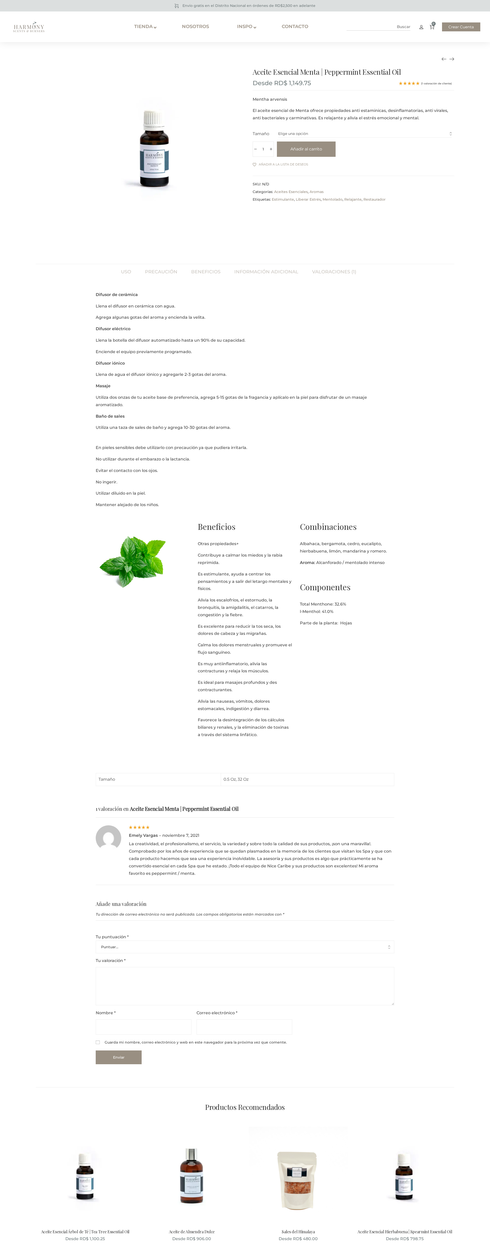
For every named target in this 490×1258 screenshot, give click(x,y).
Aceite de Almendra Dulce (192, 1231)
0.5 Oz (230, 779)
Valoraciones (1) (334, 271)
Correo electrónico (217, 1012)
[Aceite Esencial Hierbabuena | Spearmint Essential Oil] (451, 59)
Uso (126, 271)
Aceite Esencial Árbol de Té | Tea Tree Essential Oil (85, 1231)
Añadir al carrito (306, 149)
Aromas (317, 191)
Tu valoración (111, 960)
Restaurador (374, 199)
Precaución (161, 271)
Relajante (353, 199)
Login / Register (421, 27)
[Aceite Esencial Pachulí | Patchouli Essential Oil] (444, 59)
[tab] (126, 269)
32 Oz (243, 779)
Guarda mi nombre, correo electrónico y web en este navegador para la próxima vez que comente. (196, 1042)
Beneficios (205, 271)
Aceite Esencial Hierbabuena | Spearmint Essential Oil (405, 1231)
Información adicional (266, 271)
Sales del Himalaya (298, 1231)
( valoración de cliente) (436, 83)
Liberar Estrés (308, 199)
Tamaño (261, 133)
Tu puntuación (112, 936)
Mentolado (332, 199)
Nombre (106, 1012)
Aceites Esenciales (291, 191)
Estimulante (283, 199)
